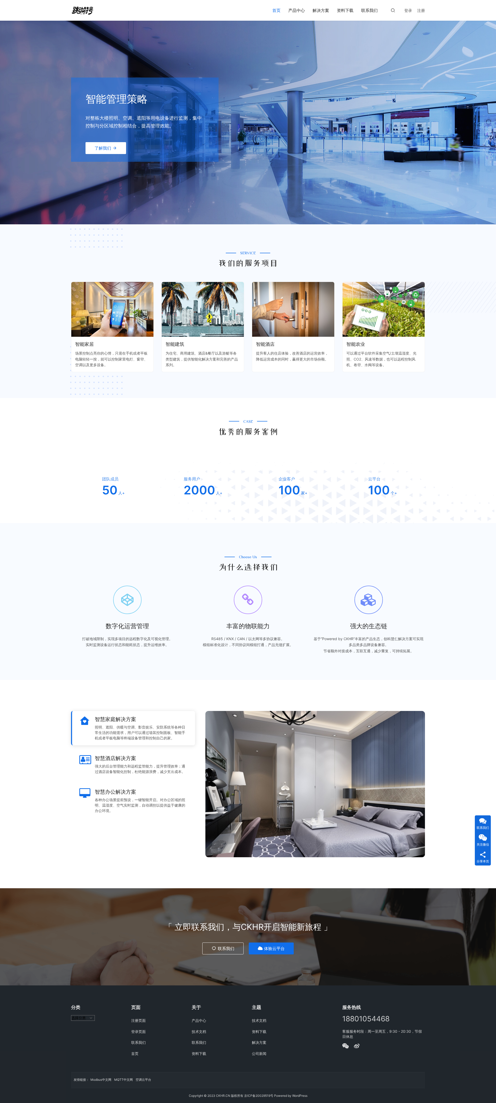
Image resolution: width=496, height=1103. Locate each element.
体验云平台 (274, 948)
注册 (421, 10)
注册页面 (138, 1020)
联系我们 (369, 10)
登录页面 (138, 1031)
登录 (408, 10)
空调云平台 (143, 1080)
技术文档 (199, 1031)
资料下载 (345, 10)
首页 (276, 10)
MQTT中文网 (123, 1080)
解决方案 (321, 10)
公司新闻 (259, 1053)
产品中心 (296, 10)
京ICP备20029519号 (258, 1096)
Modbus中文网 (100, 1080)
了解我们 (103, 148)
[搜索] (393, 10)
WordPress (299, 1096)
